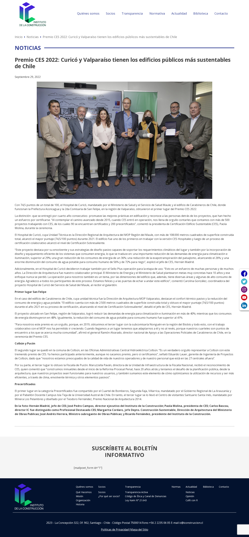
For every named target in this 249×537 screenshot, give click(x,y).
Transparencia (132, 13)
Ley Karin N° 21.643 (136, 500)
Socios (110, 13)
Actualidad (179, 13)
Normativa (157, 13)
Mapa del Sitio (139, 529)
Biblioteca (200, 13)
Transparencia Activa (136, 492)
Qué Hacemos (84, 492)
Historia (80, 504)
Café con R (192, 500)
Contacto (221, 13)
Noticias (33, 37)
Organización (83, 500)
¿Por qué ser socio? (109, 496)
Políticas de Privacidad (115, 529)
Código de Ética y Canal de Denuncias (145, 496)
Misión (79, 496)
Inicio (19, 37)
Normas (176, 486)
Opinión (190, 496)
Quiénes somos (88, 13)
